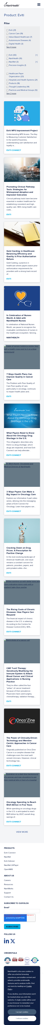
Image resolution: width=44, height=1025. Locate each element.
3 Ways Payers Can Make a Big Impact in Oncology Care (21, 493)
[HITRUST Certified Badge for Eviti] (21, 960)
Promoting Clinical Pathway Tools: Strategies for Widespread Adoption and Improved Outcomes (20, 191)
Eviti (8, 214)
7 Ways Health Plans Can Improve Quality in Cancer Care (19, 377)
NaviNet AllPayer (11, 865)
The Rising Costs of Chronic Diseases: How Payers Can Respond (20, 612)
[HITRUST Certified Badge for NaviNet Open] (15, 960)
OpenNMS (8, 869)
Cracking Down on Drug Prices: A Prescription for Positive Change (19, 551)
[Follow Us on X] (13, 941)
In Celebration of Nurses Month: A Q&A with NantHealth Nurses (18, 318)
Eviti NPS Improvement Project (22, 130)
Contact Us (8, 897)
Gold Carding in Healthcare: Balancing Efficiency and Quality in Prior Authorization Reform (21, 255)
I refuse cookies (22, 1018)
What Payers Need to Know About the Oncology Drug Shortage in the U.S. (20, 436)
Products (9, 848)
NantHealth (12, 338)
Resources (8, 884)
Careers (7, 880)
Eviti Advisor (9, 861)
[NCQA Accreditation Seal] (8, 961)
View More (22, 832)
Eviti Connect (13, 150)
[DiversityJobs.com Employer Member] (35, 960)
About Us (9, 876)
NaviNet (7, 857)
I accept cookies (22, 1012)
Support (7, 893)
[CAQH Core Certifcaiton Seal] (28, 961)
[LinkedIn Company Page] (7, 941)
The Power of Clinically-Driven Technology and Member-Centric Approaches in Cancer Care (21, 742)
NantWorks (8, 889)
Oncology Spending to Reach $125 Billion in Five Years (21, 803)
